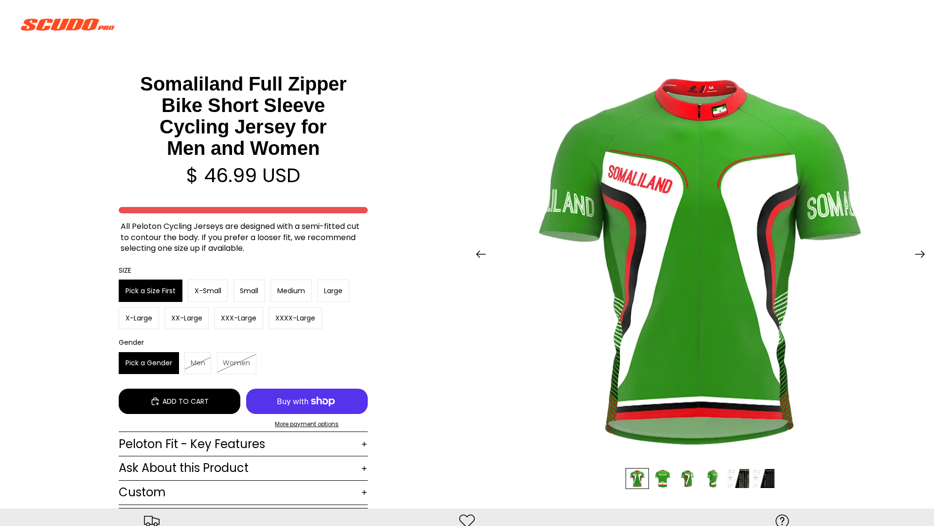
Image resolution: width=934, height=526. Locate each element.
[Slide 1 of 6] (637, 478)
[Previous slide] (478, 255)
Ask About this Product (184, 468)
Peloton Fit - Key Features (192, 444)
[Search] (862, 24)
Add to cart (185, 401)
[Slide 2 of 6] (662, 478)
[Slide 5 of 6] (738, 478)
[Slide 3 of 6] (688, 478)
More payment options (307, 424)
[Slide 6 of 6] (763, 478)
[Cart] (904, 24)
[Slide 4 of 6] (713, 478)
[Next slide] (923, 255)
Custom (142, 492)
